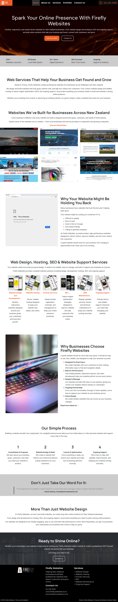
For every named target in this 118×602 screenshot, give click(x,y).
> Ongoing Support (82, 584)
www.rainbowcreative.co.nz (57, 594)
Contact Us (79, 3)
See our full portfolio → (59, 125)
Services (57, 3)
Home (36, 3)
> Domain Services (82, 577)
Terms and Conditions (21, 600)
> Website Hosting (81, 574)
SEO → (67, 293)
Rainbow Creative (107, 600)
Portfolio (67, 3)
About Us (45, 3)
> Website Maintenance (84, 582)
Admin (115, 600)
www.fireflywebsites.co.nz (56, 592)
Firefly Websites (88, 600)
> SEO (76, 579)
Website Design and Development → (15, 295)
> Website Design (81, 572)
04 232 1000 (110, 2)
